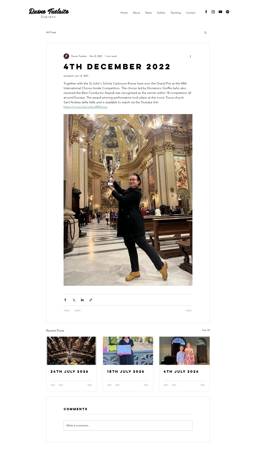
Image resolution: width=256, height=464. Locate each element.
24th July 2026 (70, 371)
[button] (205, 32)
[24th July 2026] (71, 351)
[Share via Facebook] (65, 299)
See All (206, 330)
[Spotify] (227, 12)
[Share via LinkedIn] (82, 299)
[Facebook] (206, 12)
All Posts (51, 32)
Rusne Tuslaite (48, 11)
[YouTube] (220, 12)
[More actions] (190, 56)
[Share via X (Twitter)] (73, 299)
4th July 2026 (181, 371)
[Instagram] (213, 12)
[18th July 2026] (128, 351)
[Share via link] (90, 299)
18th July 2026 (126, 371)
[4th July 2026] (184, 351)
